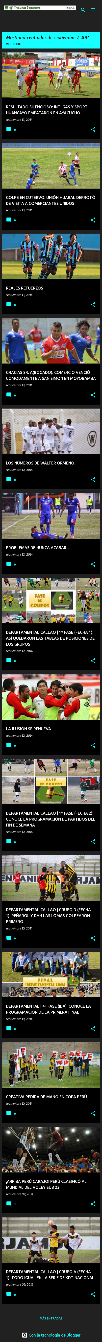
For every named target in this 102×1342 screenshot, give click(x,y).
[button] (93, 129)
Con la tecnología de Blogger (54, 1335)
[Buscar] (83, 10)
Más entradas (51, 1318)
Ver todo (14, 44)
